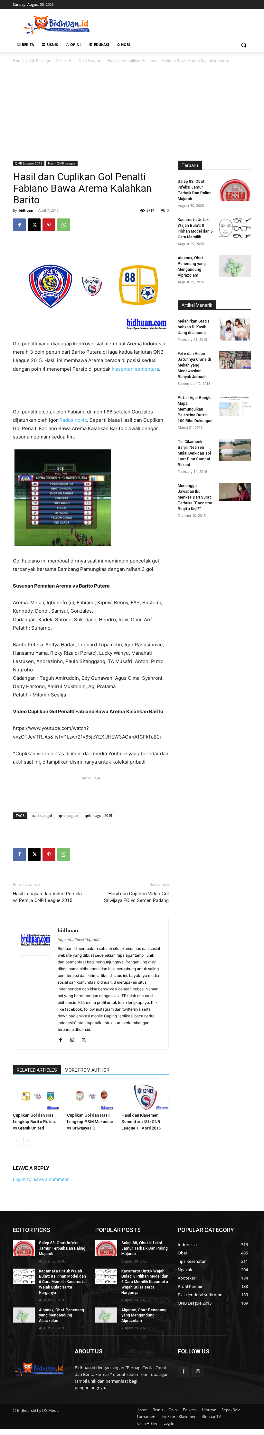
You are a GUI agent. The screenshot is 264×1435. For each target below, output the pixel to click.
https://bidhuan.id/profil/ (78, 939)
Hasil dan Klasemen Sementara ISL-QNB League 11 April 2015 (141, 1121)
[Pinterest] (48, 224)
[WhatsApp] (63, 224)
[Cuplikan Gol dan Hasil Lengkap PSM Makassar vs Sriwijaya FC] (90, 1096)
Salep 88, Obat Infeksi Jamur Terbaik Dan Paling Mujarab (62, 1248)
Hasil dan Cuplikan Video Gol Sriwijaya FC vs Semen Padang (136, 897)
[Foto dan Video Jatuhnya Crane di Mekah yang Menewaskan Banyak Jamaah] (235, 360)
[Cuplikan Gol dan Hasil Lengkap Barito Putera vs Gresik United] (36, 1096)
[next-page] (27, 1141)
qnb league (68, 815)
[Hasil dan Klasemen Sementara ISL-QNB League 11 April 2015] (145, 1096)
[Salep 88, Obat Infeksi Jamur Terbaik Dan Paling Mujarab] (235, 190)
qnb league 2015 (98, 815)
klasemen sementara (135, 369)
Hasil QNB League (85, 60)
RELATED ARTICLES (37, 1070)
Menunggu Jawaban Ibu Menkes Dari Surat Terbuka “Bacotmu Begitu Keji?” (195, 497)
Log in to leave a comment (41, 1179)
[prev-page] (17, 1141)
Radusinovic (73, 420)
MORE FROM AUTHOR (87, 1070)
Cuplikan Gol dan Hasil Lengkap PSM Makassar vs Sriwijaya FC (90, 1121)
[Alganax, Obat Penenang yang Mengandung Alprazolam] (235, 266)
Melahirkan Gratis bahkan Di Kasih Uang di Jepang (194, 327)
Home (18, 60)
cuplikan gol (42, 815)
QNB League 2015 (46, 60)
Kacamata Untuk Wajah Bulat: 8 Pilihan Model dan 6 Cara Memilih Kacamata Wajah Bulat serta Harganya (62, 1282)
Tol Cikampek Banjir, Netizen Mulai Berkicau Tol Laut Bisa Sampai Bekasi (194, 453)
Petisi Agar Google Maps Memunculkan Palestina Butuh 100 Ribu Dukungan (195, 409)
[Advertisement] (175, 24)
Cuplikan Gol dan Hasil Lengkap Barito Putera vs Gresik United (34, 1121)
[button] (243, 44)
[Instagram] (74, 1040)
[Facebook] (19, 224)
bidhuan (26, 210)
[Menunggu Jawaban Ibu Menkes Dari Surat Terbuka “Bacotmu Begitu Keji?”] (235, 492)
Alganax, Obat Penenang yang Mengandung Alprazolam (61, 1315)
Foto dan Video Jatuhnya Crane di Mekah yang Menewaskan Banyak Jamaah (194, 365)
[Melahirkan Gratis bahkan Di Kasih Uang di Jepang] (235, 329)
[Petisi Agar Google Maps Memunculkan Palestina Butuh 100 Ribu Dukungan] (235, 406)
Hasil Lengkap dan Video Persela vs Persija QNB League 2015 (47, 897)
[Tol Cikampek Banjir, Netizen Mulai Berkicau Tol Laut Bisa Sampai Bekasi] (235, 450)
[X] (34, 224)
